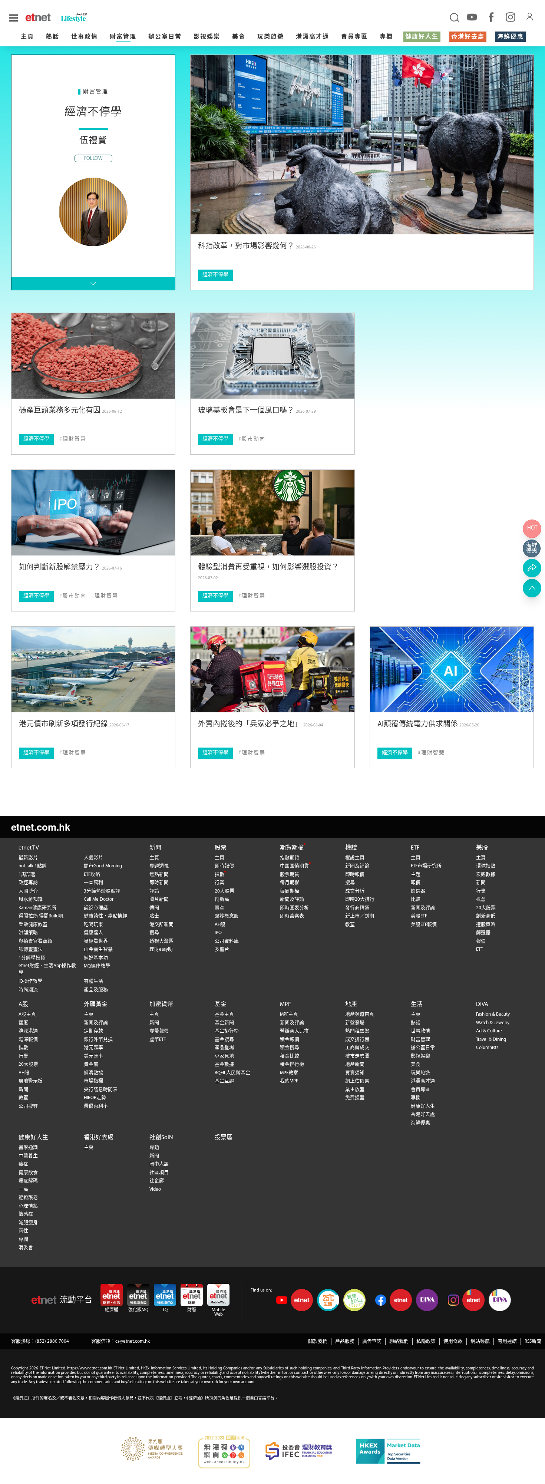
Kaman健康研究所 (37, 908)
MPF (285, 1005)
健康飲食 (28, 1172)
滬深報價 (28, 1039)
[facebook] (491, 16)
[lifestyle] (95, 17)
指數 (219, 874)
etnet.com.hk (40, 827)
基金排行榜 (227, 1031)
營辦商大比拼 (294, 1031)
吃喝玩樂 (93, 924)
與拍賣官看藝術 (35, 941)
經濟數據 (93, 1073)
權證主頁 (354, 857)
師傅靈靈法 (31, 949)
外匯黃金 (96, 1005)
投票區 (223, 1138)
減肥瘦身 (28, 1222)
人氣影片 (93, 857)
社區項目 (159, 1172)
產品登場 (224, 1047)
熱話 (52, 37)
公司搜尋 (28, 1106)
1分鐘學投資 (32, 958)
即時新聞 (159, 882)
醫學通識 (28, 1147)
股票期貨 (289, 874)
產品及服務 (96, 989)
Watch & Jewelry (492, 1022)
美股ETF (419, 916)
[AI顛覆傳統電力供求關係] (452, 669)
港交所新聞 (161, 924)
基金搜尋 (224, 1039)
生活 (417, 1005)
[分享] (532, 568)
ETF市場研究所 (426, 866)
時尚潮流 (28, 989)
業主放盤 (354, 1089)
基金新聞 (224, 1022)
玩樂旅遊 (270, 37)
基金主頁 (224, 1014)
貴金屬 (91, 1064)
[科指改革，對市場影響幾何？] (362, 144)
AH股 (220, 924)
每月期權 (289, 882)
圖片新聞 (159, 899)
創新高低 (485, 916)
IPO (218, 932)
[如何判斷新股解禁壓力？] (93, 512)
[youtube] (472, 16)
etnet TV (29, 848)
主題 (415, 874)
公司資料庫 (227, 941)
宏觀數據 (485, 874)
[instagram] (510, 16)
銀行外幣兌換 (98, 1039)
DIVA (482, 1005)
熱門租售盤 (357, 1031)
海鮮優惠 (510, 37)
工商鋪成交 (357, 1047)
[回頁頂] (532, 588)
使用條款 (453, 1341)
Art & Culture (489, 1031)
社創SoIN (161, 1138)
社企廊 (156, 1180)
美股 (482, 848)
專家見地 (224, 1056)
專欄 (386, 37)
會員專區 (354, 37)
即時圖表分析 (294, 908)
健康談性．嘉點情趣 (105, 916)
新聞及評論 (292, 899)
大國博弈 (28, 891)
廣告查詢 (372, 1341)
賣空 (219, 908)
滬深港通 (28, 1031)
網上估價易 (357, 1081)
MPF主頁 (289, 1014)
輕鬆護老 (28, 1197)
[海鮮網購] (532, 548)
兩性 (23, 1231)
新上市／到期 (359, 916)
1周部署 (27, 874)
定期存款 (93, 1031)
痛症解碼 (28, 1180)
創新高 (222, 899)
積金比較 (289, 1056)
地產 (351, 1005)
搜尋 (154, 932)
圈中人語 (159, 1164)
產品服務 (344, 1341)
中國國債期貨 (294, 866)
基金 (221, 1005)
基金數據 (224, 1064)
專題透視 (159, 866)
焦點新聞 (159, 874)
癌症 (23, 1164)
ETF (415, 848)
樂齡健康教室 (33, 924)
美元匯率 (93, 1056)
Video (155, 1189)
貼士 (154, 916)
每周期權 (289, 891)
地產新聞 (354, 1064)
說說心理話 (96, 908)
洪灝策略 (28, 932)
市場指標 (93, 1081)
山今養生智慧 (98, 949)
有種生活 (93, 981)
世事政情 (84, 37)
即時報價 (224, 866)
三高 (23, 1189)
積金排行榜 (292, 1064)
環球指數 (485, 866)
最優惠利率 (96, 1106)
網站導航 (480, 1341)
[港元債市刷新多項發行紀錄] (93, 669)
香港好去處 (468, 37)
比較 (415, 899)
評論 (154, 891)
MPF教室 (289, 1073)
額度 (23, 1022)
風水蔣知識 (31, 899)
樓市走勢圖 (357, 1056)
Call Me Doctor (98, 899)
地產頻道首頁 (359, 1014)
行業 (219, 882)
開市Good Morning (103, 866)
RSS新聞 (533, 1341)
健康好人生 (422, 37)
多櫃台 (222, 949)
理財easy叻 (161, 949)
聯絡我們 (399, 1341)
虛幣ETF (157, 1039)
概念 (481, 899)
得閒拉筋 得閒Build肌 (41, 916)
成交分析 (354, 891)
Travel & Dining (491, 1039)
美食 (238, 37)
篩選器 (418, 891)
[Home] (38, 17)
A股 (23, 1005)
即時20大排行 (359, 899)
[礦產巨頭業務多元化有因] (93, 356)
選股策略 (485, 924)
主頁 (27, 37)
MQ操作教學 (97, 966)
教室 (350, 924)
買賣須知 (354, 1073)
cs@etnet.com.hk (132, 1341)
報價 (415, 882)
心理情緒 (28, 1206)
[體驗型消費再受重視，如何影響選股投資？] (272, 512)
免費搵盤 (354, 1097)
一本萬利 (93, 882)
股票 (221, 848)
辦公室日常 (165, 37)
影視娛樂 (207, 37)
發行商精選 (357, 908)
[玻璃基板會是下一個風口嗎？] (272, 356)
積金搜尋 (289, 1047)
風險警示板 (31, 1081)
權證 (351, 848)
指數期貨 (289, 857)
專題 (154, 1147)
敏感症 (26, 1214)
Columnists (487, 1047)
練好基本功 (96, 958)
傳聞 (154, 908)
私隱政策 (426, 1341)
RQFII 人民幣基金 (232, 1073)
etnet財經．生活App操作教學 (47, 969)
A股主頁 (27, 1014)
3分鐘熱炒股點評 (102, 891)
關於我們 (317, 1341)
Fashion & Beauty (493, 1014)
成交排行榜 (357, 1039)
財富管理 (123, 37)
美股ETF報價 (424, 924)
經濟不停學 (215, 275)
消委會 (26, 1247)
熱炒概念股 (227, 916)
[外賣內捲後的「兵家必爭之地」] (272, 669)
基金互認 (224, 1081)
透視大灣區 (161, 941)
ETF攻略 (92, 874)
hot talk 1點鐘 (33, 866)
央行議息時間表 (101, 1089)
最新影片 (28, 857)
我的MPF (289, 1081)
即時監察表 (292, 916)
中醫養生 (28, 1156)
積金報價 (289, 1039)
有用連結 (507, 1341)
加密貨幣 (161, 1005)
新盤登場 (354, 1022)
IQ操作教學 (30, 981)
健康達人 (93, 932)
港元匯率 (93, 1047)
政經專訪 (28, 882)
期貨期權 (292, 848)
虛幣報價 (159, 1031)
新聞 (155, 848)
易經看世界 (96, 941)
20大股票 (224, 891)
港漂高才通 (312, 37)
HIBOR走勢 (95, 1097)
